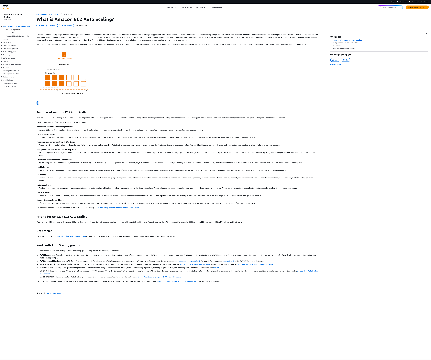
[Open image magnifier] (38, 103)
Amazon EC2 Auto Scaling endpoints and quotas (176, 281)
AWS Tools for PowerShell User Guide (195, 264)
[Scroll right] (223, 7)
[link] (68, 14)
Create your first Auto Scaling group (71, 236)
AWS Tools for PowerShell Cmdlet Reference (254, 264)
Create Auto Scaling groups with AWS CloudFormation (160, 277)
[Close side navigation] (30, 14)
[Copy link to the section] (34, 112)
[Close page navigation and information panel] (426, 33)
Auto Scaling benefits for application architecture (118, 208)
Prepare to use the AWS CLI (188, 261)
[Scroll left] (165, 7)
